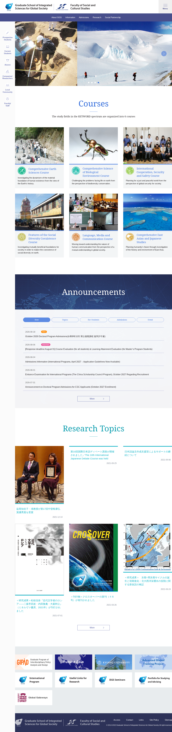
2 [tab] (92, 82)
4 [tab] (98, 82)
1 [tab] (88, 82)
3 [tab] (95, 82)
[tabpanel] (93, 53)
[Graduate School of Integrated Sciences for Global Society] (28, 7)
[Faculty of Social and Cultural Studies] (75, 7)
